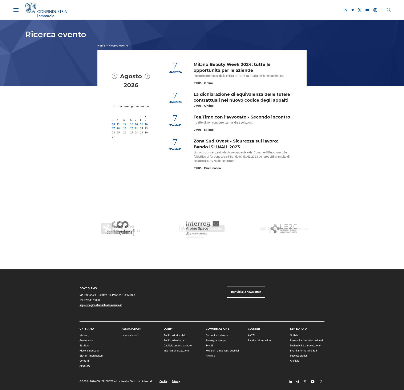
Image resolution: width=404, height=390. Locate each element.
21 (136, 128)
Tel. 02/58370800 (90, 300)
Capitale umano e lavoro (178, 345)
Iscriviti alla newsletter (246, 291)
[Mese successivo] (147, 80)
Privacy (176, 381)
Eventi (209, 345)
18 (118, 128)
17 (113, 128)
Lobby (168, 328)
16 (146, 124)
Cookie (163, 381)
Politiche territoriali (174, 340)
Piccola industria (89, 350)
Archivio (210, 355)
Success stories (298, 355)
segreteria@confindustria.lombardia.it (101, 305)
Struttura (85, 345)
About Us (85, 365)
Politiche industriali (175, 335)
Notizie (294, 335)
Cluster (254, 328)
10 (113, 124)
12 (124, 124)
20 (131, 128)
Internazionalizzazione (176, 350)
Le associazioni (130, 335)
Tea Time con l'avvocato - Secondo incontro (242, 117)
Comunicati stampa (217, 335)
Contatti (84, 360)
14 (136, 124)
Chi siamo (87, 328)
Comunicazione (217, 328)
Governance (86, 340)
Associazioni (131, 328)
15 (141, 124)
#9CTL (251, 335)
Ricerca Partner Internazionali (306, 340)
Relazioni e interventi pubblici (222, 350)
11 (118, 124)
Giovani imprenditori (91, 355)
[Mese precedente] (114, 80)
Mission (84, 335)
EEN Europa (298, 328)
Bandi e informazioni (259, 340)
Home (101, 45)
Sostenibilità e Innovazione (305, 345)
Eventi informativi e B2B (303, 350)
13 (131, 124)
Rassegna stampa (216, 340)
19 (124, 128)
